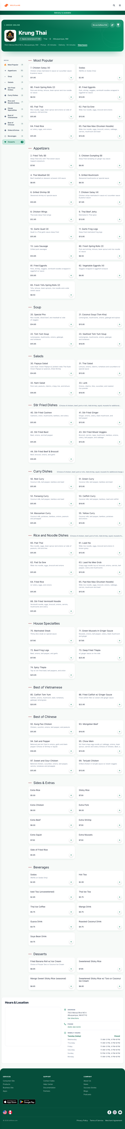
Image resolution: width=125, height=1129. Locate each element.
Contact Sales (48, 1081)
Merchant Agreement (113, 1120)
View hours (82, 45)
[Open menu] (120, 5)
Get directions (73, 1018)
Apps (5, 1091)
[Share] (112, 25)
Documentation (49, 1088)
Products (6, 1084)
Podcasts (87, 1094)
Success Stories (90, 1088)
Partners (46, 1091)
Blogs (86, 1091)
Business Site (8, 1088)
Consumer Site (9, 1081)
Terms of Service (96, 1120)
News (86, 1084)
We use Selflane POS (100, 25)
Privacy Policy (82, 1120)
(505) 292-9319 (74, 1027)
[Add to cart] (71, 77)
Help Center (48, 1084)
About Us (87, 1081)
